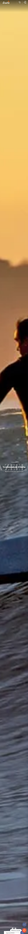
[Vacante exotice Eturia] (5, 2)
